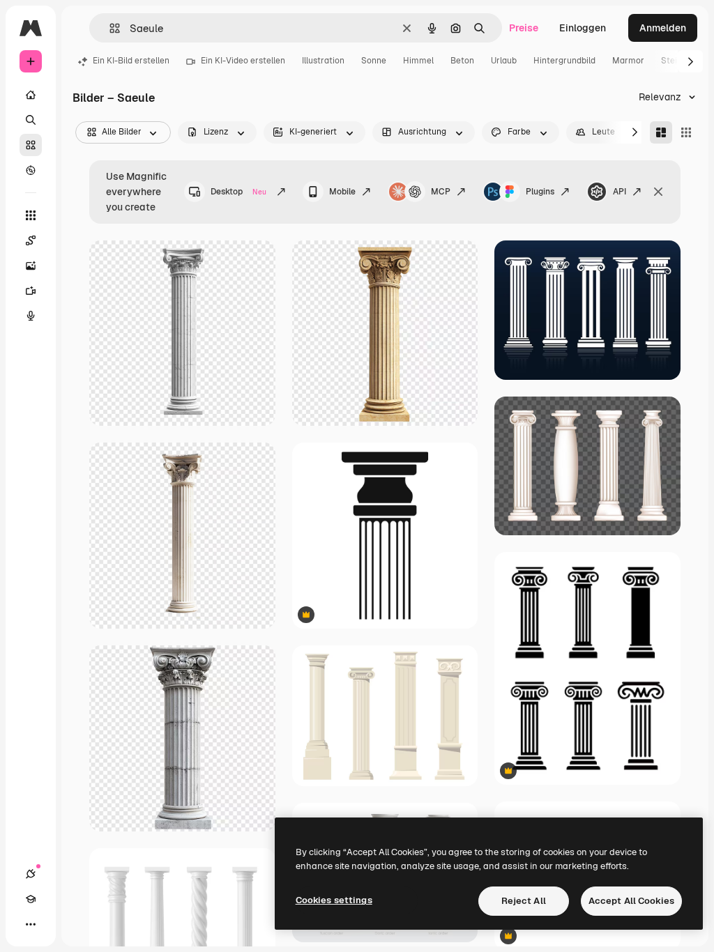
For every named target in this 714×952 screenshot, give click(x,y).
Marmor (628, 60)
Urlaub (504, 60)
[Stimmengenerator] (31, 316)
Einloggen (582, 28)
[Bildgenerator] (31, 265)
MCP (440, 191)
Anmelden (662, 28)
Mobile (342, 191)
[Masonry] (661, 132)
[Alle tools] (31, 215)
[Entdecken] (31, 170)
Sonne (373, 60)
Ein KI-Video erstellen (243, 60)
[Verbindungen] (31, 874)
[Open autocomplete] (109, 28)
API (619, 191)
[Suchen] (31, 120)
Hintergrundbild (564, 60)
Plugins (540, 191)
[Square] (686, 132)
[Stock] (31, 145)
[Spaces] (31, 240)
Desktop (238, 191)
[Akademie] (31, 899)
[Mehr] (31, 924)
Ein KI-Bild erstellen (131, 60)
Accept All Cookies (631, 901)
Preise (523, 28)
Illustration (323, 60)
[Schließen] (658, 191)
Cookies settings (334, 900)
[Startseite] (31, 95)
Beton (462, 60)
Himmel (418, 60)
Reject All (523, 901)
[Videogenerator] (31, 290)
